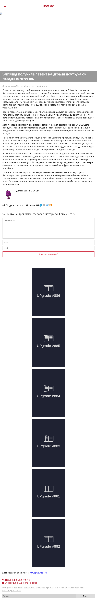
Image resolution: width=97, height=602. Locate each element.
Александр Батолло (11, 590)
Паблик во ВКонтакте (17, 579)
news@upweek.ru (38, 572)
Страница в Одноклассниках (20, 582)
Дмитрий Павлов (27, 190)
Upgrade (48, 6)
